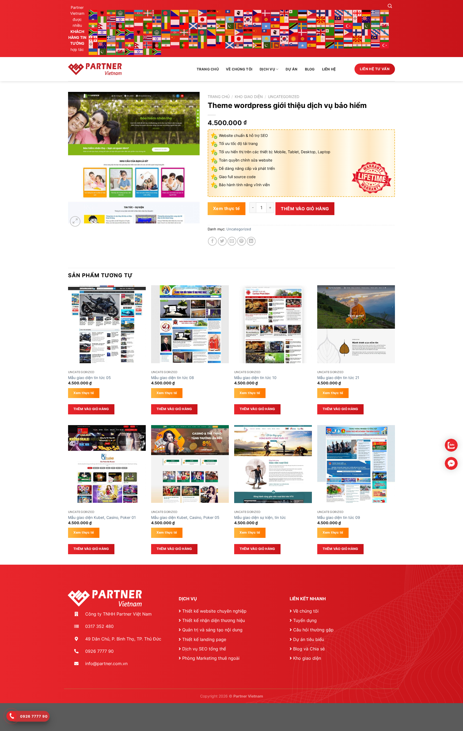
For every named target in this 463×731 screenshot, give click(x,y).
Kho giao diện (249, 97)
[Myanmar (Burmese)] (93, 26)
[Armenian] (129, 13)
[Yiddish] (102, 32)
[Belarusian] (157, 13)
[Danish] (266, 13)
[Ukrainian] (357, 26)
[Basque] (147, 13)
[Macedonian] (321, 19)
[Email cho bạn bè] (231, 241)
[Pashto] (120, 26)
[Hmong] (138, 19)
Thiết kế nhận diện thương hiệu (213, 620)
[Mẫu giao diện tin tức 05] (107, 324)
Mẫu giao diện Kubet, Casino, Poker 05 (185, 517)
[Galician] (348, 13)
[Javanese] (211, 19)
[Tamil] (321, 26)
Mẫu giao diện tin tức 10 (255, 377)
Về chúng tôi (239, 69)
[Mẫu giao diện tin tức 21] (356, 324)
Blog (310, 69)
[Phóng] (75, 221)
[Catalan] (193, 13)
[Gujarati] (384, 13)
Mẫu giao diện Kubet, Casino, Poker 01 (102, 517)
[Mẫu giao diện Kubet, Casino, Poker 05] (190, 464)
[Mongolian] (384, 19)
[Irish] (184, 19)
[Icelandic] (157, 19)
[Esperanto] (293, 13)
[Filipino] (311, 13)
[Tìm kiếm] (390, 6)
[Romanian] (166, 26)
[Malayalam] (348, 19)
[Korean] (248, 19)
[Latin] (284, 19)
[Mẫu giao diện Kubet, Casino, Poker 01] (107, 464)
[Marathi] (375, 19)
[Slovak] (248, 26)
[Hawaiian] (111, 19)
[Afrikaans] (93, 13)
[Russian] (175, 26)
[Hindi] (129, 19)
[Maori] (366, 19)
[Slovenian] (257, 26)
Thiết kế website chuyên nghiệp (214, 611)
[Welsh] (384, 26)
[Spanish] (275, 26)
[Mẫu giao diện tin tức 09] (356, 464)
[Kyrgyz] (266, 19)
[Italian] (193, 19)
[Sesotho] (211, 26)
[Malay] (339, 19)
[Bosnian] (175, 13)
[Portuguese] (147, 26)
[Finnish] (321, 13)
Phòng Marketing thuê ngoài (211, 658)
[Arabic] (120, 13)
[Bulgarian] (184, 13)
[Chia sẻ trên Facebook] (212, 241)
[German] (366, 13)
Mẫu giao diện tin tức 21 (338, 377)
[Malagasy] (330, 19)
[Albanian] (102, 13)
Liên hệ (329, 69)
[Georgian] (357, 13)
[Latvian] (293, 19)
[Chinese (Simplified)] (220, 13)
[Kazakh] (229, 19)
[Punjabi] (157, 26)
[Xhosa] (93, 32)
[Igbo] (166, 19)
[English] (284, 13)
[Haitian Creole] (93, 19)
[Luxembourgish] (311, 19)
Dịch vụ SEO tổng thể (204, 648)
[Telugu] (330, 26)
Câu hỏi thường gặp (313, 629)
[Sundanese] (284, 26)
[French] (330, 13)
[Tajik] (311, 26)
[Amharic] (111, 13)
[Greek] (375, 13)
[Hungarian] (147, 19)
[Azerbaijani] (138, 13)
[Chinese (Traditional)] (229, 13)
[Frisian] (339, 13)
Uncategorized (283, 97)
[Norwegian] (111, 26)
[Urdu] (366, 26)
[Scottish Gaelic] (193, 26)
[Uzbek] (375, 26)
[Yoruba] (111, 32)
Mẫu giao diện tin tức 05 (89, 377)
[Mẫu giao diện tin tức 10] (273, 324)
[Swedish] (302, 26)
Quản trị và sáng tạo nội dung (212, 629)
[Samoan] (184, 26)
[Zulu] (120, 32)
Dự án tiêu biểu (308, 639)
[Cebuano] (202, 13)
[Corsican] (239, 13)
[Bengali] (166, 13)
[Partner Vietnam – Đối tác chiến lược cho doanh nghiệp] (95, 69)
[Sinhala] (239, 26)
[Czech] (257, 13)
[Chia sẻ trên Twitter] (222, 241)
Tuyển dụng (305, 620)
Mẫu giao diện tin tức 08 (172, 377)
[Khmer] (239, 19)
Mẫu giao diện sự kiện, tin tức (260, 517)
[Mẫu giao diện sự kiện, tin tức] (273, 464)
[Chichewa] (211, 13)
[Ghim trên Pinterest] (241, 241)
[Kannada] (220, 19)
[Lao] (275, 19)
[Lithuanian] (302, 19)
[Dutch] (275, 13)
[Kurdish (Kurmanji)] (257, 19)
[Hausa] (102, 19)
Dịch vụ (267, 69)
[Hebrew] (120, 19)
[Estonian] (302, 13)
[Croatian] (248, 13)
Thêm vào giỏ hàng (305, 208)
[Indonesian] (175, 19)
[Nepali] (102, 26)
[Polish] (138, 26)
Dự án (291, 69)
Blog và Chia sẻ (309, 648)
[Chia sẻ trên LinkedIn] (251, 241)
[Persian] (129, 26)
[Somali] (266, 26)
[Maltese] (357, 19)
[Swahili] (293, 26)
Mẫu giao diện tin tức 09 (338, 517)
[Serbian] (202, 26)
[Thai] (339, 26)
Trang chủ (208, 69)
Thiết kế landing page (204, 639)
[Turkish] (348, 26)
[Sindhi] (229, 26)
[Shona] (220, 26)
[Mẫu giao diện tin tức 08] (190, 324)
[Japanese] (202, 19)
